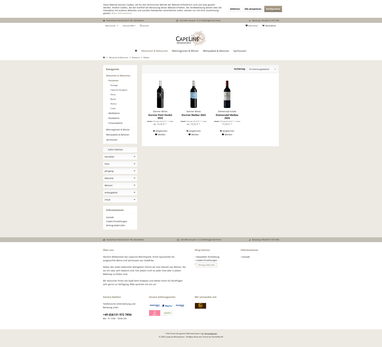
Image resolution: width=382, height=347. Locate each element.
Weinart (109, 185)
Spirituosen (112, 139)
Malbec (113, 103)
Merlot (113, 99)
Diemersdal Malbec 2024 (227, 116)
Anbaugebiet (111, 192)
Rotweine (113, 80)
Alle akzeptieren (253, 8)
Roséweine (113, 118)
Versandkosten (211, 333)
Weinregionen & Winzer (118, 129)
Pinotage (114, 85)
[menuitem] (269, 25)
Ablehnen (235, 8)
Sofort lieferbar (115, 149)
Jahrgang (109, 171)
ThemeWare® (217, 337)
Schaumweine (115, 123)
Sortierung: (239, 68)
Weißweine (114, 113)
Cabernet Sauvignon (118, 90)
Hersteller (109, 156)
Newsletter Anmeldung (207, 256)
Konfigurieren (273, 8)
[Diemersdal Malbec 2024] (227, 94)
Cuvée (113, 108)
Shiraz (113, 94)
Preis (107, 163)
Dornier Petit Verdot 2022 (160, 116)
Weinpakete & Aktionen (117, 134)
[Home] (136, 51)
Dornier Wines (160, 111)
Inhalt (107, 199)
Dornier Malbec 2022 (194, 115)
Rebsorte (109, 178)
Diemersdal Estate (227, 111)
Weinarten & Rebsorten (118, 75)
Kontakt (110, 217)
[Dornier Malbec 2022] (193, 94)
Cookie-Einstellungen (116, 221)
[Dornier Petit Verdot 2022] (160, 94)
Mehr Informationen (122, 13)
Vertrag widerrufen (115, 225)
